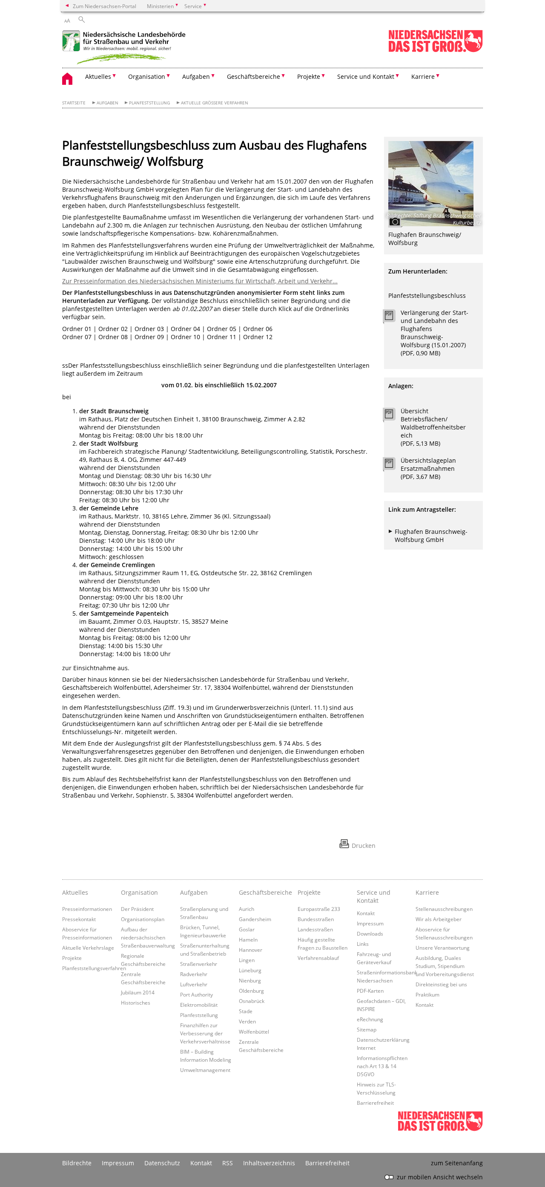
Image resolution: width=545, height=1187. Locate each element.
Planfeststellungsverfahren (94, 968)
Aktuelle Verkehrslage (88, 947)
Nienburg (250, 980)
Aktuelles (75, 892)
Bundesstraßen (316, 919)
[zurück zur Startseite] (126, 48)
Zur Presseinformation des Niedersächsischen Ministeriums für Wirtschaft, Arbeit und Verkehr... (200, 281)
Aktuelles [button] (98, 76)
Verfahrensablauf (318, 957)
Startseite (74, 103)
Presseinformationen (87, 908)
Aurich (246, 908)
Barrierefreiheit (375, 1102)
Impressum (370, 923)
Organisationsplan (142, 919)
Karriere (427, 892)
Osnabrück (251, 1000)
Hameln (248, 939)
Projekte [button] (308, 76)
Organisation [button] (146, 76)
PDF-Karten (370, 990)
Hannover (250, 949)
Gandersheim (255, 919)
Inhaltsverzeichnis (269, 1163)
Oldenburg (251, 990)
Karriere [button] (423, 76)
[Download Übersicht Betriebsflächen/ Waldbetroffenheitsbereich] (393, 416)
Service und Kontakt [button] (365, 76)
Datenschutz (162, 1163)
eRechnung (370, 1019)
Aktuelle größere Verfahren (214, 103)
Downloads (370, 933)
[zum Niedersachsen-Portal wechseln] (435, 50)
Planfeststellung (149, 103)
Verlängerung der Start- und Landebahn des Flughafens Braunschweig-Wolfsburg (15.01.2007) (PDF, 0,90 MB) (434, 332)
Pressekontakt (79, 919)
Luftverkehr (193, 984)
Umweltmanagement (205, 1069)
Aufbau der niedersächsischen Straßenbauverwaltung (148, 937)
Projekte (72, 957)
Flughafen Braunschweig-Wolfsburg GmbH (431, 535)
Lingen (247, 960)
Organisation (139, 892)
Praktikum (427, 994)
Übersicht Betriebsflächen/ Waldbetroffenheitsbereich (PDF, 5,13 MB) (433, 427)
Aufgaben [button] (196, 76)
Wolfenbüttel (254, 1031)
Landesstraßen (315, 929)
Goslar (247, 929)
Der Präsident (137, 908)
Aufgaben (107, 103)
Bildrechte (77, 1163)
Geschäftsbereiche (265, 892)
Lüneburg (250, 970)
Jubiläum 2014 (138, 992)
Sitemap (366, 1029)
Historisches (135, 1002)
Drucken (364, 845)
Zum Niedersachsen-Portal (104, 6)
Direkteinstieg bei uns (441, 984)
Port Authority (196, 994)
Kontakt (366, 913)
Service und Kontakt (373, 896)
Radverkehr (193, 974)
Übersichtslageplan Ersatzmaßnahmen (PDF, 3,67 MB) (428, 468)
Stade (245, 1011)
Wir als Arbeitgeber (439, 919)
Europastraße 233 (319, 908)
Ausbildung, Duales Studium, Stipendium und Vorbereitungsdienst (445, 965)
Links (363, 943)
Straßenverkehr (198, 963)
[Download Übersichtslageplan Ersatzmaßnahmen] (393, 465)
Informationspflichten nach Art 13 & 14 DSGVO (382, 1066)
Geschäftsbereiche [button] (253, 76)
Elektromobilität (199, 1004)
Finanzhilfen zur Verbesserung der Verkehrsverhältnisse (205, 1033)
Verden (247, 1021)
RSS (227, 1163)
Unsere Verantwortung (443, 947)
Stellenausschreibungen (444, 908)
